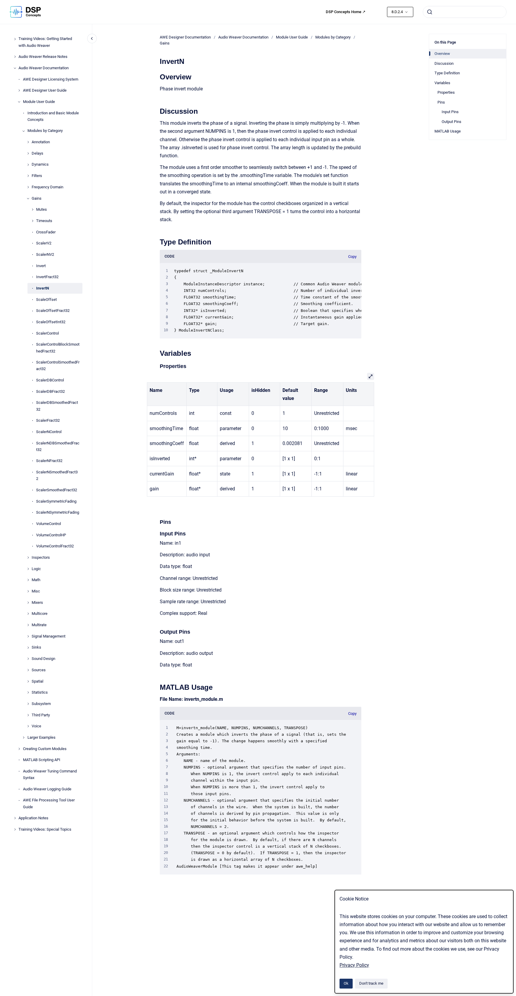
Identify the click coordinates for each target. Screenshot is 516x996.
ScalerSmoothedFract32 (56, 490)
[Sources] (28, 670)
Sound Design (43, 659)
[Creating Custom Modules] (19, 748)
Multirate (39, 625)
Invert (41, 266)
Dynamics (40, 164)
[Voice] (28, 726)
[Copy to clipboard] (157, 76)
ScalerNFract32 (49, 461)
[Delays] (28, 153)
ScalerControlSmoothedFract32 (57, 365)
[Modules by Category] (23, 131)
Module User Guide (39, 101)
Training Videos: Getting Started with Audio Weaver (45, 42)
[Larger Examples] (23, 737)
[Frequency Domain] (28, 187)
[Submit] (429, 12)
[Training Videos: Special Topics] (15, 829)
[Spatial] (28, 681)
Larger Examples (41, 737)
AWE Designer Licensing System (50, 79)
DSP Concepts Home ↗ (346, 12)
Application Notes (33, 818)
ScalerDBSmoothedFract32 (57, 406)
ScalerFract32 (48, 420)
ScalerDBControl (50, 380)
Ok (346, 983)
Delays (37, 153)
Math (36, 580)
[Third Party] (28, 715)
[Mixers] (28, 602)
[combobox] (464, 12)
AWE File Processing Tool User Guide (49, 803)
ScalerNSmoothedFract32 (57, 475)
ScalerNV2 (45, 254)
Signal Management (48, 636)
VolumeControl (48, 523)
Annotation (41, 142)
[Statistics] (28, 692)
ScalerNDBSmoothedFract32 (57, 446)
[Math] (28, 580)
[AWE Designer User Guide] (19, 90)
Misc (36, 591)
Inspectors (41, 557)
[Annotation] (28, 142)
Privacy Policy (354, 965)
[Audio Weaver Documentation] (15, 68)
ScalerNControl (49, 432)
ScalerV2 (43, 243)
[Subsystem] (28, 703)
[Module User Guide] (19, 101)
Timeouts (44, 220)
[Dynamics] (28, 164)
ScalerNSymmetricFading (57, 512)
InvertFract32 (47, 277)
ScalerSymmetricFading (56, 501)
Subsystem (41, 703)
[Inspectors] (28, 557)
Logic (36, 568)
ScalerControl (47, 333)
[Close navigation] (92, 38)
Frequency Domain (47, 187)
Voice (36, 726)
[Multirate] (28, 625)
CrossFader (46, 232)
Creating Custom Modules (45, 748)
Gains (37, 198)
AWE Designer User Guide (45, 90)
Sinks (36, 647)
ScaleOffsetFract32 (53, 311)
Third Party (41, 715)
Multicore (39, 614)
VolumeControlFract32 (55, 546)
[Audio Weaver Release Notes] (15, 56)
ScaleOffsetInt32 (50, 322)
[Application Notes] (15, 818)
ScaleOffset (46, 299)
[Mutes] (32, 209)
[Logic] (28, 568)
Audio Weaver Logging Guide (47, 789)
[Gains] (28, 198)
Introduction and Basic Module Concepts (53, 116)
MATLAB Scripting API (41, 760)
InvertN (42, 288)
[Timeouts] (32, 220)
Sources (39, 670)
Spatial (37, 681)
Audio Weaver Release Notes (43, 57)
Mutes (41, 209)
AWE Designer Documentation (185, 37)
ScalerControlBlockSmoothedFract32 (57, 347)
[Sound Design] (28, 658)
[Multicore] (28, 613)
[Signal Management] (28, 636)
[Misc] (28, 591)
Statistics (40, 692)
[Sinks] (28, 647)
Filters (37, 176)
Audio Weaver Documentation (44, 68)
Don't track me (371, 983)
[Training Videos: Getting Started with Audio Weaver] (15, 39)
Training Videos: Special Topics (45, 829)
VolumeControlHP (51, 535)
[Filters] (28, 175)
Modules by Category (45, 131)
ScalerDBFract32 (50, 391)
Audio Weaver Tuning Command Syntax (50, 774)
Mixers (37, 602)
